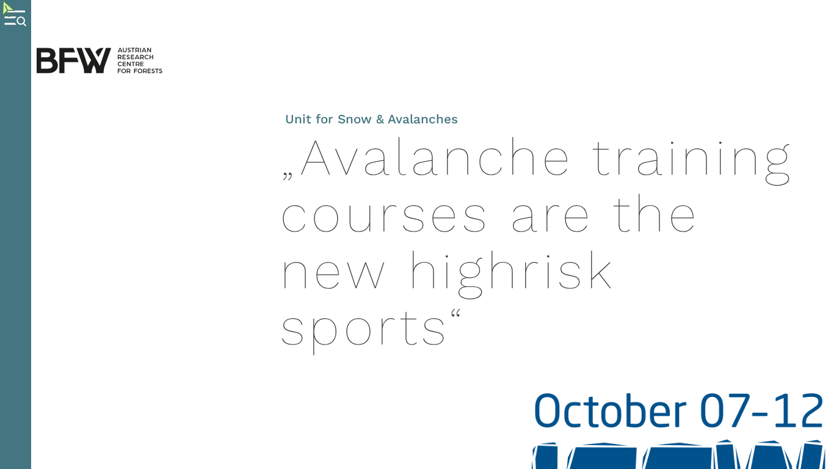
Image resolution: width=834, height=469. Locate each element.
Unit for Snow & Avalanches (371, 119)
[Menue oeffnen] (15, 234)
